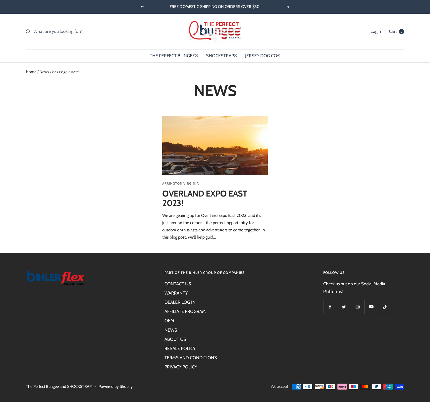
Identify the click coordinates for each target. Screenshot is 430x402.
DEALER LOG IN (180, 302)
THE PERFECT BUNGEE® (174, 55)
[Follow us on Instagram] (357, 307)
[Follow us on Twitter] (344, 307)
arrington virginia (180, 183)
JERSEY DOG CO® (262, 55)
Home (31, 71)
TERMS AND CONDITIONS (190, 357)
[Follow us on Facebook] (330, 307)
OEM (169, 320)
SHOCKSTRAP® (221, 55)
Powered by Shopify (116, 386)
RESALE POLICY (180, 348)
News (44, 71)
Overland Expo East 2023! (204, 198)
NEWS (170, 330)
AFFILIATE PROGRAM (185, 311)
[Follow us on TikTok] (385, 307)
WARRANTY (176, 293)
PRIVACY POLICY (180, 367)
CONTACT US (177, 284)
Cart (395, 31)
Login (376, 31)
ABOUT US (175, 339)
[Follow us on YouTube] (371, 307)
